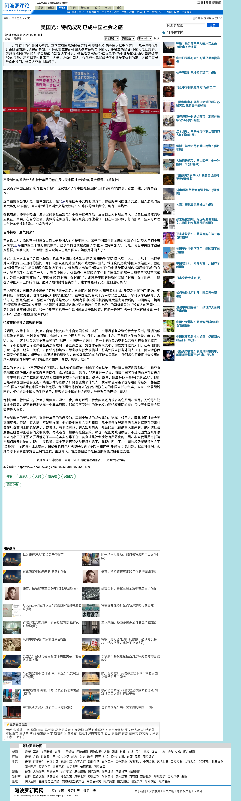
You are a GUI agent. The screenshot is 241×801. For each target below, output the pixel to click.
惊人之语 (107, 12)
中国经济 (101, 730)
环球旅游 (159, 776)
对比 (161, 12)
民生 (138, 751)
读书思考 (31, 766)
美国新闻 (47, 751)
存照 (169, 12)
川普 (41, 730)
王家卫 (11, 737)
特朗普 (150, 730)
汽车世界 (80, 776)
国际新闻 (82, 751)
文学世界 (72, 766)
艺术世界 (162, 761)
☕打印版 (197, 18)
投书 (154, 12)
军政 (36, 751)
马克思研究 (94, 781)
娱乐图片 (135, 771)
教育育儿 (135, 761)
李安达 (57, 460)
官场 (131, 751)
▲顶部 (198, 791)
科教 (123, 751)
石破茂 (41, 733)
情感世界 (52, 776)
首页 (40, 7)
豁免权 (52, 476)
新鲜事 (85, 7)
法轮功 (139, 730)
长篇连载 (86, 766)
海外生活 (94, 761)
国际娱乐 (94, 771)
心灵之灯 (80, 761)
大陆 (58, 751)
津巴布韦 (94, 733)
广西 (26, 730)
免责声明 (168, 791)
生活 (73, 7)
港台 (170, 751)
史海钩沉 (52, 761)
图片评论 (148, 756)
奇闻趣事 (121, 776)
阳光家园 (150, 781)
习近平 (89, 730)
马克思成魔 (63, 730)
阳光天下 (137, 781)
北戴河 (82, 733)
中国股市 (12, 733)
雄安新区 (60, 733)
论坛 (108, 7)
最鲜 (28, 776)
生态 (162, 751)
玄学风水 (107, 761)
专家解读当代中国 (73, 781)
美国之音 (12, 484)
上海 (17, 245)
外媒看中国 (92, 12)
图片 (187, 12)
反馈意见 (154, 791)
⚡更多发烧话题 (16, 724)
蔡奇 (125, 733)
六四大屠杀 (116, 730)
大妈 (38, 476)
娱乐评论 (107, 771)
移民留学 (94, 776)
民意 (176, 12)
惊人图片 (31, 781)
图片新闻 (189, 751)
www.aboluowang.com (52, 2)
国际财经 (96, 751)
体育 (154, 751)
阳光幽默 (123, 781)
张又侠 (129, 730)
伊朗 (9, 730)
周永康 (154, 733)
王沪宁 (24, 733)
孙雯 (50, 733)
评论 (62, 7)
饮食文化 (39, 776)
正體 (200, 2)
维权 (146, 751)
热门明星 (66, 771)
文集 (124, 12)
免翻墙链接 (213, 2)
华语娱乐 (52, 771)
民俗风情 (173, 776)
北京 (62, 201)
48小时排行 (176, 32)
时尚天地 (107, 776)
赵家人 (23, 476)
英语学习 (44, 766)
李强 (33, 733)
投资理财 (204, 761)
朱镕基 (18, 730)
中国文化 (149, 761)
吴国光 (17, 38)
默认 (156, 38)
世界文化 (218, 761)
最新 (71, 12)
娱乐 (97, 7)
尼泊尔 (21, 737)
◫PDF (218, 18)
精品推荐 (121, 771)
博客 (119, 7)
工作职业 (121, 761)
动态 (116, 12)
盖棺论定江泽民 (49, 781)
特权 (9, 476)
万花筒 (133, 776)
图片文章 (100, 766)
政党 (131, 12)
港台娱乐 (80, 771)
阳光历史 (109, 781)
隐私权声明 (184, 791)
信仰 (178, 751)
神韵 (34, 730)
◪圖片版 (209, 18)
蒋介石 (72, 733)
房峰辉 (116, 733)
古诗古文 (190, 761)
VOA (76, 460)
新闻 (51, 7)
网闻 (115, 751)
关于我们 (140, 791)
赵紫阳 (144, 733)
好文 (146, 12)
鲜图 (184, 776)
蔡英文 (133, 733)
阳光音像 (164, 781)
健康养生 (39, 761)
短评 (139, 12)
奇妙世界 (146, 776)
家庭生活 (66, 761)
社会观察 (66, 776)
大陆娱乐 (39, 771)
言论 (81, 12)
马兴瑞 (49, 730)
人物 (107, 751)
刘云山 (106, 733)
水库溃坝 (78, 730)
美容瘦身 (176, 761)
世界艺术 (58, 766)
